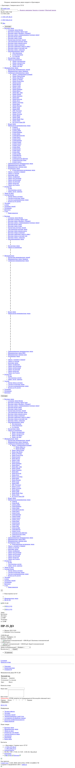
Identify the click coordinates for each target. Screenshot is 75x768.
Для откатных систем (14, 190)
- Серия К (15, 127)
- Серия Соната (16, 144)
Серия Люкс (15, 521)
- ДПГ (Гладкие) (17, 111)
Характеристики (9, 668)
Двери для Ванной (14, 176)
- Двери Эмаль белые (18, 76)
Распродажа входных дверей (17, 40)
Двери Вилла (16, 458)
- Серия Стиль (16, 145)
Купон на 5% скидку (14, 201)
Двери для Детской (14, 181)
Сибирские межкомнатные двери (18, 73)
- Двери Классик (17, 99)
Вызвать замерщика (26, 10)
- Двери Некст (16, 91)
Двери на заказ (9, 193)
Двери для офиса (17, 435)
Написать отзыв (6, 662)
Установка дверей (9, 206)
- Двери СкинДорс (17, 102)
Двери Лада (15, 475)
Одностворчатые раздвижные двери (23, 544)
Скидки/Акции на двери (12, 734)
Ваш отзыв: (4, 696)
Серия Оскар (16, 523)
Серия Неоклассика (18, 509)
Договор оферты (9, 711)
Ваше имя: (4, 688)
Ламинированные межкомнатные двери (20, 163)
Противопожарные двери (16, 51)
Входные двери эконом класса (17, 43)
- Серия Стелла (16, 157)
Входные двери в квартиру (16, 45)
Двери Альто (16, 462)
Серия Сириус (16, 536)
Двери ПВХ (15, 483)
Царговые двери (13, 175)
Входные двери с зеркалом (16, 49)
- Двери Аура (16, 107)
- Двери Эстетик (17, 114)
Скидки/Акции (9, 195)
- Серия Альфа (16, 153)
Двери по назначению (15, 59)
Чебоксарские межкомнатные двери (19, 125)
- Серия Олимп (16, 142)
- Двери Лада (16, 101)
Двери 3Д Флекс (17, 453)
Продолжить (4, 702)
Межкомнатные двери (11, 68)
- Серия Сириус (16, 162)
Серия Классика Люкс (19, 534)
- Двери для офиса (17, 64)
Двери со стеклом (13, 173)
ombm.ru (24, 764)
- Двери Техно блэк (18, 81)
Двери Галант (16, 457)
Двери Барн (15, 478)
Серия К (14, 501)
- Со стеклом (16, 56)
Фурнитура (7, 186)
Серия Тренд (16, 524)
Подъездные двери (14, 58)
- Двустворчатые (17, 53)
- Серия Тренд (16, 150)
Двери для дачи (16, 437)
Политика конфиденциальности (14, 719)
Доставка (7, 203)
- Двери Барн (16, 104)
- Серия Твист (16, 137)
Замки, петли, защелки (15, 191)
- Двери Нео (15, 97)
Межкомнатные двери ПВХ (16, 165)
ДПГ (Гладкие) (16, 485)
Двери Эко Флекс (17, 452)
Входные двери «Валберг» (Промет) (19, 33)
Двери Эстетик (16, 488)
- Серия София (16, 130)
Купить (15, 649)
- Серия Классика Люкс (19, 160)
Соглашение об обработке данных (15, 718)
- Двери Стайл (16, 86)
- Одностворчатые (17, 54)
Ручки (10, 188)
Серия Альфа (16, 528)
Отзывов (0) (8, 669)
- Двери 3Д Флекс (17, 79)
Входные (7, 216)
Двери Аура (15, 481)
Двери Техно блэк (17, 455)
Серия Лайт (15, 526)
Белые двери (12, 124)
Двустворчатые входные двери (17, 41)
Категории (8, 26)
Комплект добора (6, 638)
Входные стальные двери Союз (18, 31)
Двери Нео (15, 471)
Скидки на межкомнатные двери (18, 200)
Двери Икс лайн (17, 467)
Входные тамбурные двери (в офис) (19, 46)
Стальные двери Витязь (15, 30)
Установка (7, 389)
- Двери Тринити (17, 96)
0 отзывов (4, 660)
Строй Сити (4, 763)
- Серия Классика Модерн (20, 158)
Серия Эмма (15, 508)
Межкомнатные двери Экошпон (18, 71)
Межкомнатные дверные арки (17, 167)
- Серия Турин (16, 139)
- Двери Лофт (16, 117)
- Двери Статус (16, 112)
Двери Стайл (16, 460)
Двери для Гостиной (14, 180)
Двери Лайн (15, 495)
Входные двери (9, 28)
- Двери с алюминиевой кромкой (22, 74)
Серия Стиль (16, 519)
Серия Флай (15, 503)
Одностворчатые (17, 425)
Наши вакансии (13, 213)
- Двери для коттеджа (18, 63)
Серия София (16, 504)
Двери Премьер (16, 463)
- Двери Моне (16, 115)
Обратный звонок (50, 10)
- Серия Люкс (16, 147)
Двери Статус (16, 486)
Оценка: (3, 700)
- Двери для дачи (17, 66)
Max (3, 23)
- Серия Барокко (17, 140)
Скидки (6, 381)
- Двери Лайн (16, 120)
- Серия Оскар (16, 148)
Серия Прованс (16, 506)
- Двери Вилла (16, 84)
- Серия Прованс (17, 132)
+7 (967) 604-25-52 (6, 20)
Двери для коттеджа (18, 434)
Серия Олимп (16, 516)
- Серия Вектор (16, 155)
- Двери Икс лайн (17, 92)
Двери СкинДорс (17, 476)
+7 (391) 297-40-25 (6, 17)
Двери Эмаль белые (18, 450)
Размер (3, 637)
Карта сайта (8, 739)
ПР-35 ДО (7, 600)
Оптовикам (8, 208)
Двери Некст (16, 465)
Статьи (6, 205)
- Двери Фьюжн (17, 106)
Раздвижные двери (14, 168)
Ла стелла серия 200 (18, 496)
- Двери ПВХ (16, 109)
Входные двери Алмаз (15, 38)
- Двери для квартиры (18, 61)
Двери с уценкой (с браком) (16, 172)
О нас (6, 211)
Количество (4, 649)
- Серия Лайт (16, 152)
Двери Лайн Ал (20, 447)
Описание (7, 666)
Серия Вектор (16, 529)
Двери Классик (16, 473)
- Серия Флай (16, 129)
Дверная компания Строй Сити (14, 716)
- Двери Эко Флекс (17, 78)
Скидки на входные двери (16, 198)
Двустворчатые (16, 424)
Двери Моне (15, 490)
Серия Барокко (16, 514)
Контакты (7, 209)
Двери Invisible (20, 448)
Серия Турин (16, 513)
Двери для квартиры (18, 432)
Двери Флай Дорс (17, 493)
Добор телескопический (8, 647)
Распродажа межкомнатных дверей (19, 69)
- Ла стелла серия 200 (18, 122)
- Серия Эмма (16, 134)
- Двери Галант (16, 82)
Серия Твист (16, 511)
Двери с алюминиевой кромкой (21, 445)
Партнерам (7, 737)
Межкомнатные (9, 255)
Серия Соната (16, 518)
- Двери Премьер (17, 89)
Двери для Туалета (14, 185)
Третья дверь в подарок (15, 196)
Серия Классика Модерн (19, 533)
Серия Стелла (16, 531)
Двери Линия (16, 468)
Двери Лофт (15, 491)
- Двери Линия (16, 94)
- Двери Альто (16, 87)
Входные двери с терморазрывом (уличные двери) (23, 35)
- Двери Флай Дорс (18, 119)
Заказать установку (39, 10)
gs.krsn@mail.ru (9, 750)
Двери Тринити (16, 470)
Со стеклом (15, 427)
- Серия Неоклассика (18, 135)
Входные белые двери (15, 36)
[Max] (1, 766)
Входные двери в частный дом (17, 48)
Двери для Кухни (13, 183)
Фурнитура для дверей (11, 732)
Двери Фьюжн (16, 480)
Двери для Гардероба (14, 178)
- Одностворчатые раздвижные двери (23, 170)
